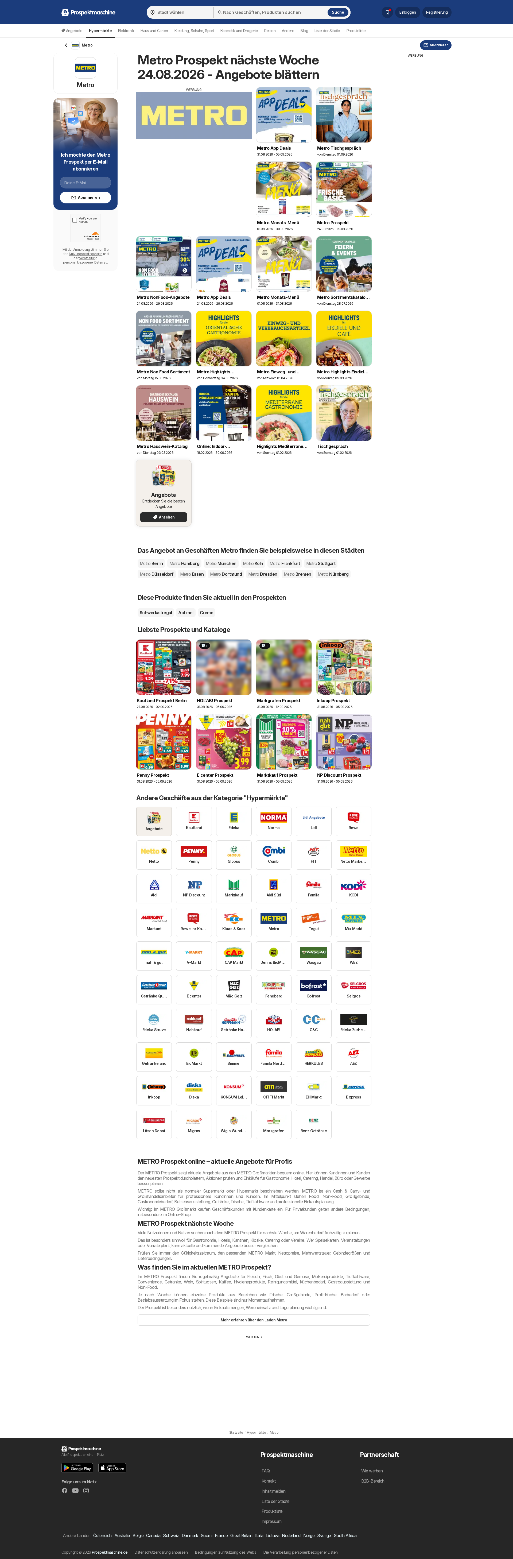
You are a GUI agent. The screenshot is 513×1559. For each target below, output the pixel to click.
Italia (259, 1535)
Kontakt (268, 1481)
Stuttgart (320, 563)
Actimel (185, 612)
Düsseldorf (157, 574)
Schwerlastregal (156, 612)
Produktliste (356, 30)
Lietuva (272, 1535)
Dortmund (226, 574)
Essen (192, 574)
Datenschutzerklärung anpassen (161, 1552)
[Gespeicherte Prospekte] (387, 12)
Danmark (190, 1535)
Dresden (262, 574)
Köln (253, 563)
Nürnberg (333, 574)
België (138, 1535)
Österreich (102, 1535)
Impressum (271, 1521)
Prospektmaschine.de (109, 1552)
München (221, 563)
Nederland (291, 1535)
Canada (153, 1535)
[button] (77, 1467)
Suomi (206, 1535)
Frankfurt (285, 563)
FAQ (266, 1470)
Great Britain (241, 1535)
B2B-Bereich (372, 1481)
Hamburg (184, 563)
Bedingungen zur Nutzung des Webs (225, 1552)
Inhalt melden (273, 1491)
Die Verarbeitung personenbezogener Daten (300, 1552)
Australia (122, 1535)
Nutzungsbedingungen (85, 254)
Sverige (324, 1535)
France (221, 1535)
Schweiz (171, 1535)
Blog (304, 30)
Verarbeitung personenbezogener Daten (83, 260)
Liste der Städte (327, 30)
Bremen (297, 574)
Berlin (151, 563)
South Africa (345, 1535)
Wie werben (372, 1470)
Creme (206, 612)
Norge (308, 1535)
